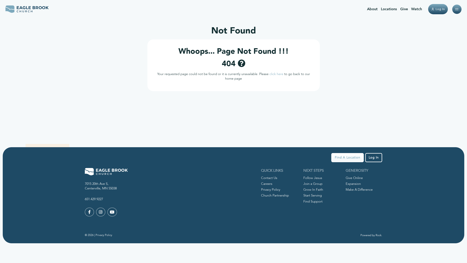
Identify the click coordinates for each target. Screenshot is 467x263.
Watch (416, 9)
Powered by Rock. (371, 235)
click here (276, 74)
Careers (266, 184)
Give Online (354, 178)
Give (404, 9)
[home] (27, 9)
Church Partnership (275, 195)
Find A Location (347, 157)
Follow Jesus (312, 178)
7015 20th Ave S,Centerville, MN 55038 (101, 186)
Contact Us (269, 178)
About (372, 9)
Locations (389, 9)
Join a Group (313, 184)
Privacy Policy (270, 189)
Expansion (353, 184)
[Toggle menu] (457, 9)
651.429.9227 (94, 199)
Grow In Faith (313, 189)
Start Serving (312, 195)
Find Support (313, 201)
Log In (440, 9)
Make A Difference (359, 189)
